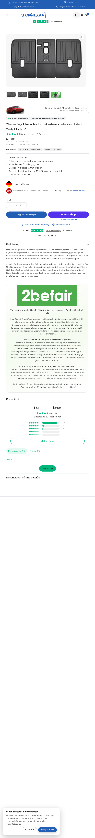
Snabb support (72, 2)
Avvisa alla (29, 830)
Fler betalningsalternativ (68, 219)
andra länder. (79, 191)
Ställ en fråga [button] (47, 441)
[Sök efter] (76, 15)
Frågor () (35, 451)
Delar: (40, 235)
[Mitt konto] (82, 15)
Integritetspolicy (13, 824)
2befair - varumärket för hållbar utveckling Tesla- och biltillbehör (47, 387)
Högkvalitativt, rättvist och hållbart (72, 7)
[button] (12, 134)
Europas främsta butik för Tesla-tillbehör (26, 2)
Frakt (18, 142)
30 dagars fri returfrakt (25, 7)
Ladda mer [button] (47, 468)
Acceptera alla (47, 830)
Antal (8, 200)
